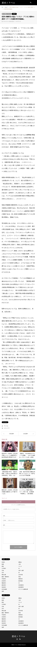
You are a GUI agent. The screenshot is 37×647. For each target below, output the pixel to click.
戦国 (3, 564)
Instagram (17, 639)
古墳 (3, 570)
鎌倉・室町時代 (5, 576)
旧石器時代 (21, 585)
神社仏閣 (4, 574)
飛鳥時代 (4, 583)
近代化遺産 (4, 589)
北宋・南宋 (21, 570)
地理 (3, 591)
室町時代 (20, 578)
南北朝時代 (21, 587)
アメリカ (6, 426)
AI (18, 583)
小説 (19, 564)
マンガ (20, 566)
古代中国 (20, 574)
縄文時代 (4, 585)
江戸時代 (4, 568)
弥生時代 (4, 587)
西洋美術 (20, 581)
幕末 (3, 566)
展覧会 (20, 562)
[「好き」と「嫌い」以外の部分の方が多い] (26, 434)
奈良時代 (4, 581)
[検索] (30, 2)
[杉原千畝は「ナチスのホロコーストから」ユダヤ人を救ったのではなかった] (10, 434)
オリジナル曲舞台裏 (23, 589)
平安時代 (4, 578)
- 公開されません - (9, 520)
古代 (3, 572)
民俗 (19, 576)
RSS (20, 639)
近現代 (14, 13)
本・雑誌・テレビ (6, 13)
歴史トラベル (18, 636)
